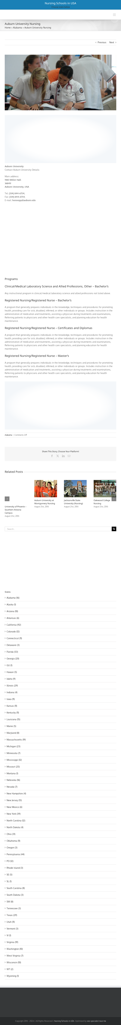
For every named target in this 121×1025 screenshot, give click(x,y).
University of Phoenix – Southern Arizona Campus (15, 509)
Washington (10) (15, 949)
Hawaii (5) (12, 672)
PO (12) (10, 861)
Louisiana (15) (13, 719)
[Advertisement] (60, 139)
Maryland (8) (13, 733)
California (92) (14, 624)
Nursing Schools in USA (60, 3)
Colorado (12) (13, 631)
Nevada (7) (12, 786)
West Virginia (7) (15, 955)
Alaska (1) (11, 604)
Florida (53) (12, 651)
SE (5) (9, 874)
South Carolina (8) (16, 888)
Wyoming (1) (13, 976)
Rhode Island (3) (15, 867)
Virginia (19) (12, 942)
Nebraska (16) (13, 780)
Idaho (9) (11, 678)
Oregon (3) (12, 847)
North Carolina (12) (16, 820)
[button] (7, 498)
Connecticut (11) (14, 638)
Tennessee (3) (14, 908)
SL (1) (9, 881)
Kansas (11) (12, 705)
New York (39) (13, 813)
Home (8, 27)
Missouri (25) (13, 766)
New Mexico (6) (14, 807)
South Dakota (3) (15, 894)
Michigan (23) (13, 746)
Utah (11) (11, 922)
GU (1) (9, 665)
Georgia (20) (13, 658)
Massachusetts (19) (16, 739)
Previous (102, 42)
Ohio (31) (11, 834)
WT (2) (10, 969)
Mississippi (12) (14, 760)
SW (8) (10, 901)
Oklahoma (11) (13, 840)
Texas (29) (12, 915)
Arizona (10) (12, 611)
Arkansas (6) (13, 618)
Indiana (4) (12, 692)
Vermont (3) (12, 928)
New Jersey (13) (14, 800)
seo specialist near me (96, 1021)
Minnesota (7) (13, 753)
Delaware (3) (13, 645)
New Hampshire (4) (16, 793)
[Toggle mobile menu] (114, 14)
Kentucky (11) (13, 712)
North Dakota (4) (15, 827)
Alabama (17, 27)
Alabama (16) (13, 597)
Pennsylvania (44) (15, 854)
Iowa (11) (11, 699)
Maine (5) (11, 726)
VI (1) (9, 935)
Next (111, 42)
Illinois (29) (12, 685)
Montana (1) (12, 773)
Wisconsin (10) (14, 962)
